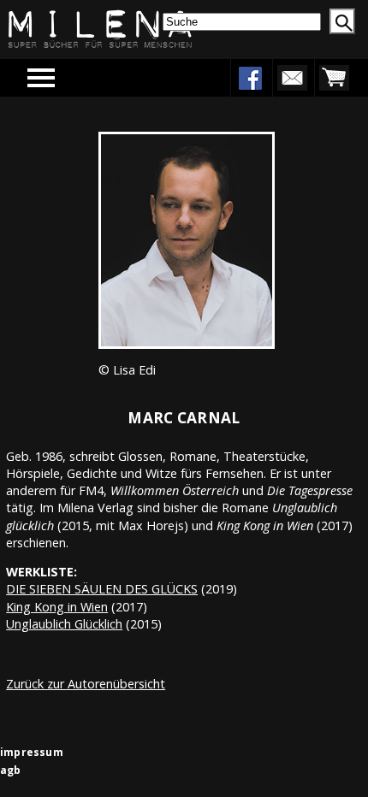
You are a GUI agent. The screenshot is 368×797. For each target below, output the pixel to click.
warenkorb (334, 78)
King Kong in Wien (57, 607)
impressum (31, 752)
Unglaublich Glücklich (64, 624)
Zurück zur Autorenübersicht (85, 684)
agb (10, 770)
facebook (250, 78)
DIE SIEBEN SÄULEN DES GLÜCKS (102, 589)
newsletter (292, 78)
